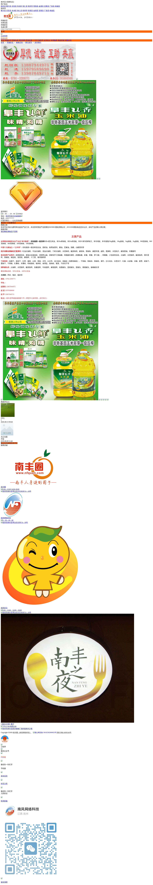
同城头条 (15, 40)
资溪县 (35, 6)
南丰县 (3, 6)
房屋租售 (29, 40)
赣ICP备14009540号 (64, 732)
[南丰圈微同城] (19, 18)
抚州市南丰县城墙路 (13, 216)
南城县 (57, 6)
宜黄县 (46, 6)
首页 (2, 40)
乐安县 (14, 6)
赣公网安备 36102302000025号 (46, 732)
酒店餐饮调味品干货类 (9, 231)
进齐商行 (38, 42)
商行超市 (28, 42)
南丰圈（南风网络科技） (22, 732)
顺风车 (40, 40)
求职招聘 (22, 40)
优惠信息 (68, 40)
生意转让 (47, 40)
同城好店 (8, 40)
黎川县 (8, 6)
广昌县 (52, 6)
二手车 (35, 40)
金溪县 (41, 6)
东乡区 (19, 6)
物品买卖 (61, 40)
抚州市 (30, 6)
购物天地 (19, 42)
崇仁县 (24, 6)
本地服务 (54, 40)
